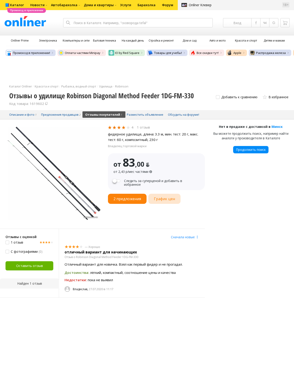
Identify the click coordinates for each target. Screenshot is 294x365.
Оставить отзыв (29, 265)
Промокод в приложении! (31, 53)
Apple (237, 53)
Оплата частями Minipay (82, 53)
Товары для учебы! (168, 53)
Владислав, (80, 289)
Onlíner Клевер (200, 5)
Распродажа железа (271, 53)
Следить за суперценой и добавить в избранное (153, 182)
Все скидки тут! (208, 53)
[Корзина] (285, 22)
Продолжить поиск (251, 149)
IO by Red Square (127, 53)
